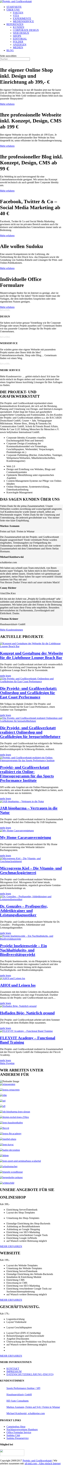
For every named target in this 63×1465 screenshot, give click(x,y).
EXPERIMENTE (22, 18)
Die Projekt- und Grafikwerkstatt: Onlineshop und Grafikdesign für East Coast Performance (28, 692)
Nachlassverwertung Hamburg (22, 1429)
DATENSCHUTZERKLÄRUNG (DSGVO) (29, 1374)
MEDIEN (18, 47)
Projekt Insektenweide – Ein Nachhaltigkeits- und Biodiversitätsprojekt (23, 950)
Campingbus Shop (15, 1426)
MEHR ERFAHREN (11, 1246)
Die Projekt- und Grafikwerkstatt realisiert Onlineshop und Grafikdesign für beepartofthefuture (30, 732)
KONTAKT (12, 1368)
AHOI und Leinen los (18, 985)
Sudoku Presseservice (17, 1438)
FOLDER (18, 41)
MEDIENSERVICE (23, 21)
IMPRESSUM (13, 1371)
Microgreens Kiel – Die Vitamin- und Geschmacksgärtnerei (31, 870)
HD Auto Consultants (17, 1400)
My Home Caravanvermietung (25, 837)
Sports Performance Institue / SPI (23, 1388)
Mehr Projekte (7, 1063)
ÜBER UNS (13, 9)
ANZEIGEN (19, 44)
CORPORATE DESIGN (26, 30)
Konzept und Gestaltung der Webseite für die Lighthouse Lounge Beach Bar (31, 655)
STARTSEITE (14, 6)
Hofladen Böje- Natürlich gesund (27, 1013)
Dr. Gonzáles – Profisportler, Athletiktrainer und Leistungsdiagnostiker (24, 910)
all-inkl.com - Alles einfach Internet (43, 1463)
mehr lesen (5, 675)
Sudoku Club (13, 1435)
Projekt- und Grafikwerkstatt (37, 1460)
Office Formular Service (18, 1432)
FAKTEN (18, 12)
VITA (16, 15)
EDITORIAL (20, 38)
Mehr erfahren (7, 104)
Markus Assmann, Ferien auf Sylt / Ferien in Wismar (33, 1407)
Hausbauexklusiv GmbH (19, 1394)
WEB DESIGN (21, 33)
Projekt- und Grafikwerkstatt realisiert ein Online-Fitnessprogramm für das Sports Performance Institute (27, 773)
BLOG (10, 50)
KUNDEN (18, 27)
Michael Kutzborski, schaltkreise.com (25, 1413)
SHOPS (17, 35)
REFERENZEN (14, 24)
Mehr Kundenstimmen (11, 629)
